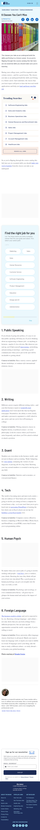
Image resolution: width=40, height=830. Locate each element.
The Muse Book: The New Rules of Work (31, 801)
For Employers (30, 798)
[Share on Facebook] (22, 19)
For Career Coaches (31, 804)
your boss (20, 573)
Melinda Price (6, 19)
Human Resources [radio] (15, 265)
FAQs (2, 800)
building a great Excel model (11, 513)
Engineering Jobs (18, 806)
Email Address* (10, 763)
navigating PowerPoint (18, 507)
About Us (3, 798)
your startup (8, 462)
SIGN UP (20, 772)
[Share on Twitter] (27, 19)
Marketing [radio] (12, 251)
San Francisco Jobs (19, 800)
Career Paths (14, 9)
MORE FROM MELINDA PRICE (11, 711)
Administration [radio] (13, 307)
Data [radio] (10, 258)
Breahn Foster (20, 654)
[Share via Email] (36, 19)
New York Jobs (18, 798)
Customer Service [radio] (14, 272)
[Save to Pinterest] (35, 27)
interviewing (24, 347)
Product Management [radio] (16, 286)
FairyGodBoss (4, 819)
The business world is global (11, 616)
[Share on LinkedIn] (32, 19)
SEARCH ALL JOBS (20, 151)
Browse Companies (6, 806)
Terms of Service (24, 777)
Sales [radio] (27, 251)
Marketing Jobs (18, 809)
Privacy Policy (4, 814)
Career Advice (6, 9)
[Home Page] (6, 3)
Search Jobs (4, 803)
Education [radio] (12, 293)
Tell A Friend (29, 807)
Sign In (30, 3)
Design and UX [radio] (13, 300)
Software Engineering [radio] (16, 279)
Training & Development (26, 9)
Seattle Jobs (17, 803)
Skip (30, 320)
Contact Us (4, 817)
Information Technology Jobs (18, 812)
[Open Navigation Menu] (37, 3)
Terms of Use (4, 811)
